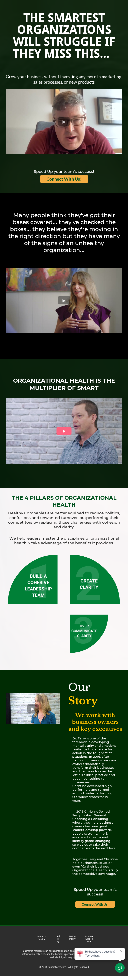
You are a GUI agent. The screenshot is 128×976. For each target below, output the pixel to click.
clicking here (71, 957)
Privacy (58, 939)
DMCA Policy (72, 937)
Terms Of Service (41, 938)
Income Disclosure (89, 939)
